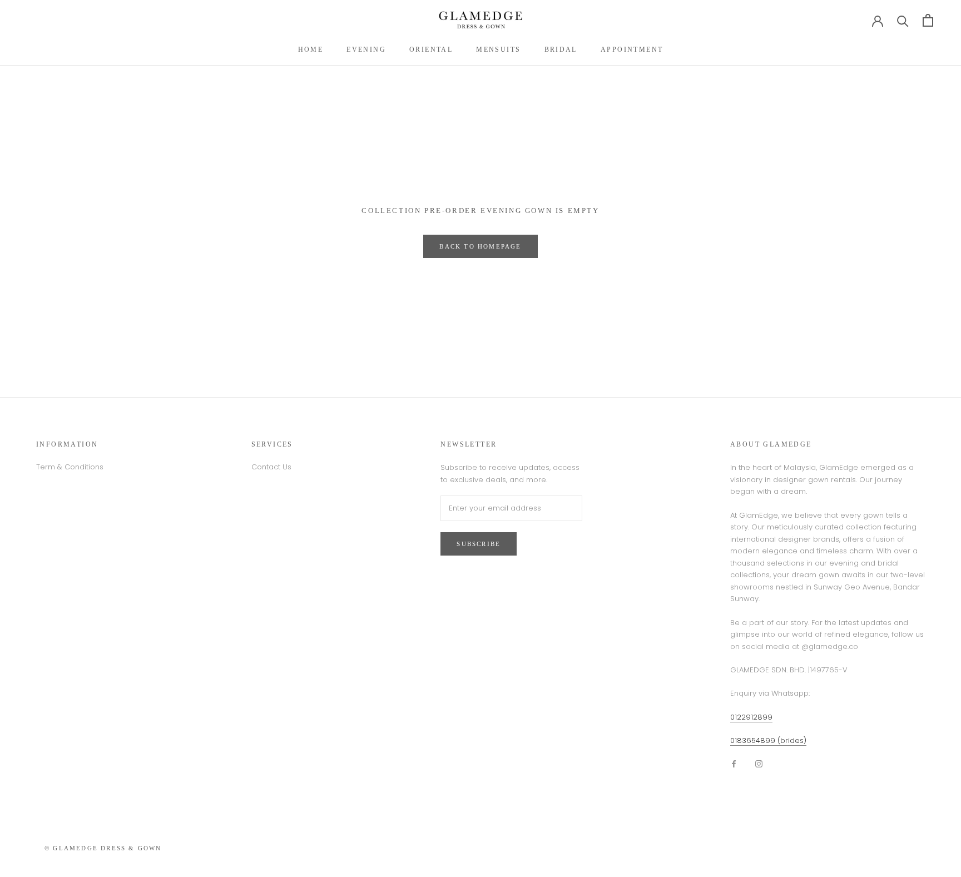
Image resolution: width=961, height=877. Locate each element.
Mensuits (498, 49)
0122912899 (751, 717)
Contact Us (271, 467)
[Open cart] (928, 20)
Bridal (560, 49)
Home (311, 49)
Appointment (632, 49)
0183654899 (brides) (768, 740)
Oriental (431, 49)
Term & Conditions (69, 467)
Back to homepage (480, 246)
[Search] (903, 20)
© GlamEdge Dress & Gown (103, 848)
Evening (366, 49)
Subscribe (479, 544)
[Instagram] (758, 763)
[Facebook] (733, 763)
